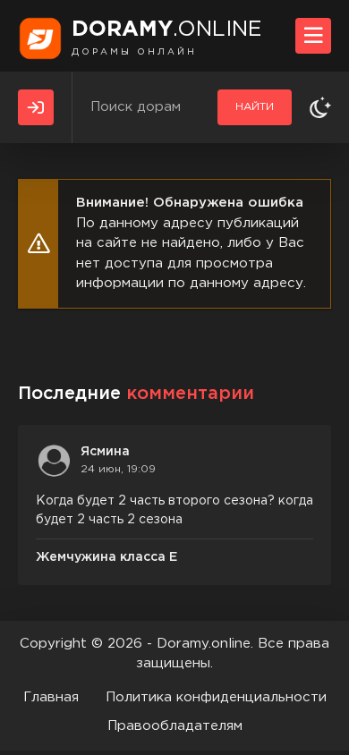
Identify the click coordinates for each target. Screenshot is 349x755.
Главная (51, 697)
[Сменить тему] (320, 107)
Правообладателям (175, 726)
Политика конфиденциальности (216, 697)
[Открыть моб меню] (313, 36)
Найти (254, 107)
